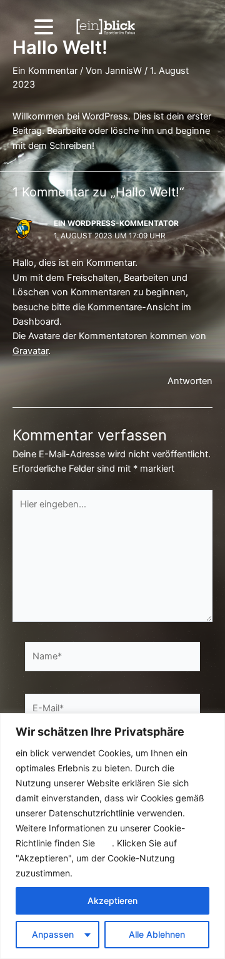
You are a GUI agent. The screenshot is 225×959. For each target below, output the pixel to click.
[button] (43, 26)
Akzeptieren (113, 900)
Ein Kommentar (45, 70)
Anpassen (53, 934)
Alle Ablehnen (157, 934)
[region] (112, 836)
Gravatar (30, 351)
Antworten (190, 381)
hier (105, 843)
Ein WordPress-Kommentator (116, 223)
